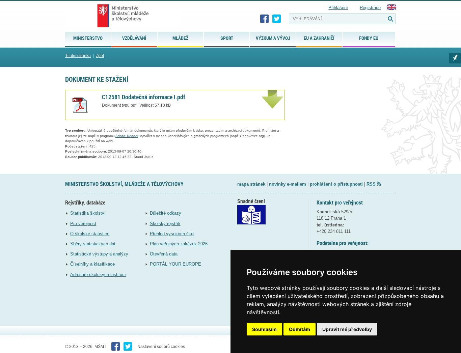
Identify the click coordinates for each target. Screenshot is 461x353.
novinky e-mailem (287, 184)
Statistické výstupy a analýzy (99, 253)
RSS (371, 184)
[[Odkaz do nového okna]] (251, 222)
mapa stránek (251, 184)
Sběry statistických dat (92, 243)
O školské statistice (89, 233)
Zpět (100, 55)
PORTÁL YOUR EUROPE (175, 264)
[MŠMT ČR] (123, 15)
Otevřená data (164, 253)
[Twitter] (276, 19)
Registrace (370, 7)
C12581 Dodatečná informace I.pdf (143, 97)
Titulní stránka (78, 55)
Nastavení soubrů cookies (161, 347)
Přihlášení (338, 7)
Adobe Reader (126, 136)
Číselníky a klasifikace (92, 264)
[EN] (391, 8)
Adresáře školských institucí (98, 274)
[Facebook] (264, 19)
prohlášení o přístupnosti (336, 184)
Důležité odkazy (165, 213)
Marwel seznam (455, 58)
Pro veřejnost (83, 223)
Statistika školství (88, 213)
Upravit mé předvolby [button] (347, 329)
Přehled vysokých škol (172, 233)
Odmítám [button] (299, 329)
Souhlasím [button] (264, 329)
